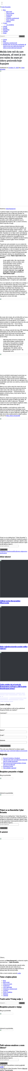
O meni (5, 23)
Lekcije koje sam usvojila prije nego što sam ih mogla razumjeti (15, 760)
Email (2, 735)
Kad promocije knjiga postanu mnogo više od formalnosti (14, 763)
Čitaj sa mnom (10, 13)
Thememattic (9, 1070)
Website (2, 740)
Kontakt (5, 28)
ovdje (19, 973)
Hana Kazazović (11, 209)
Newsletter (6, 30)
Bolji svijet (9, 11)
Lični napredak (7, 987)
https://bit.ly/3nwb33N (13, 416)
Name (2, 730)
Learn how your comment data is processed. (13, 751)
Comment (3, 713)
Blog (4, 10)
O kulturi (8, 16)
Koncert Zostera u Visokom (11, 758)
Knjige (5, 33)
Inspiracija (9, 15)
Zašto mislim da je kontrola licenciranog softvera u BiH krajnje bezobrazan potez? (13, 686)
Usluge (5, 26)
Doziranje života (8, 766)
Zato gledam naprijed (9, 768)
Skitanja (8, 21)
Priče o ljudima (10, 20)
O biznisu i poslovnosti (12, 18)
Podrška (5, 31)
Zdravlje (5, 995)
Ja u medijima (10, 25)
